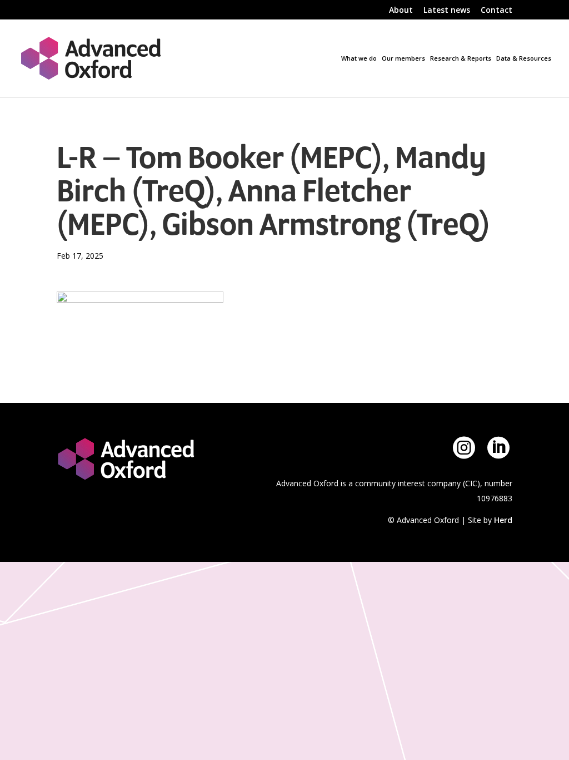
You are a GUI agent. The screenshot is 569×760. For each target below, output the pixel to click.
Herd (503, 520)
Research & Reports (460, 58)
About (401, 10)
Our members (403, 58)
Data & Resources (523, 58)
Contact (496, 10)
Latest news (446, 10)
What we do (359, 58)
